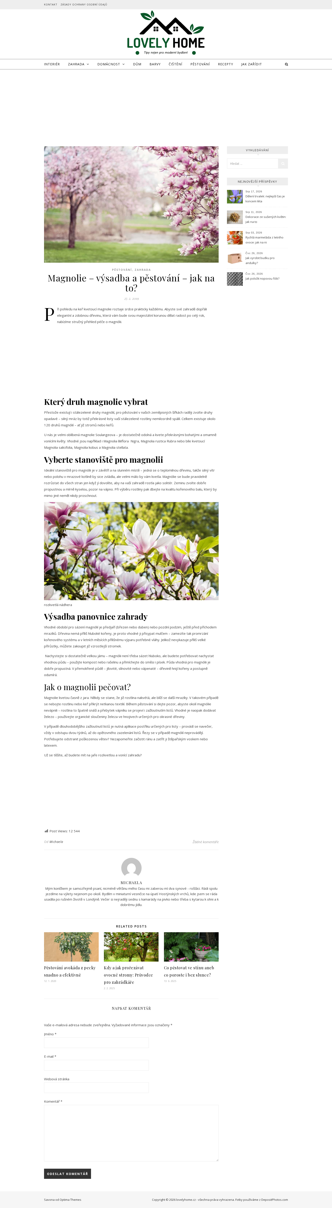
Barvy (155, 64)
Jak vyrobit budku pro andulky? (260, 260)
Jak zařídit (251, 64)
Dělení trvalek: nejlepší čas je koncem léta (265, 198)
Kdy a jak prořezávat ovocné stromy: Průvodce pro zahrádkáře (128, 975)
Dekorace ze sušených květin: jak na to (265, 219)
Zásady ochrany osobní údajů (84, 4)
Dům (137, 64)
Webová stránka (56, 1079)
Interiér (52, 64)
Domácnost (108, 64)
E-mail (50, 1056)
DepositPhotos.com (274, 1200)
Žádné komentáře (206, 842)
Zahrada (76, 64)
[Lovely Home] (166, 33)
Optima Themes (70, 1200)
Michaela (56, 842)
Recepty (225, 64)
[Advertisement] (166, 103)
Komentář (53, 1101)
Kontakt (50, 4)
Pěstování (200, 64)
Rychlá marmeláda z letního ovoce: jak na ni (264, 239)
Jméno (50, 1034)
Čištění (175, 64)
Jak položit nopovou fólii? (263, 278)
